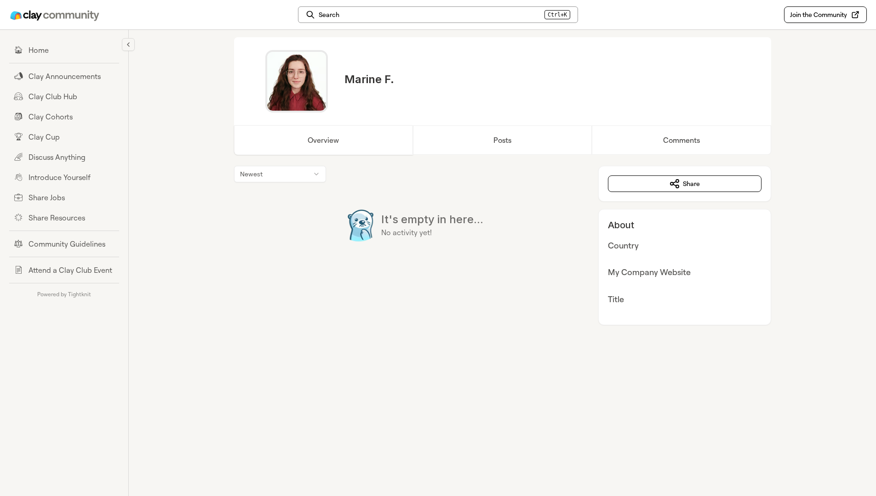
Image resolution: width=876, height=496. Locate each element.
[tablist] (502, 140)
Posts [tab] (502, 140)
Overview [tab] (323, 140)
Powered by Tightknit (64, 294)
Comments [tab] (681, 140)
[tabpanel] (502, 245)
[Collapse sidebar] (128, 44)
